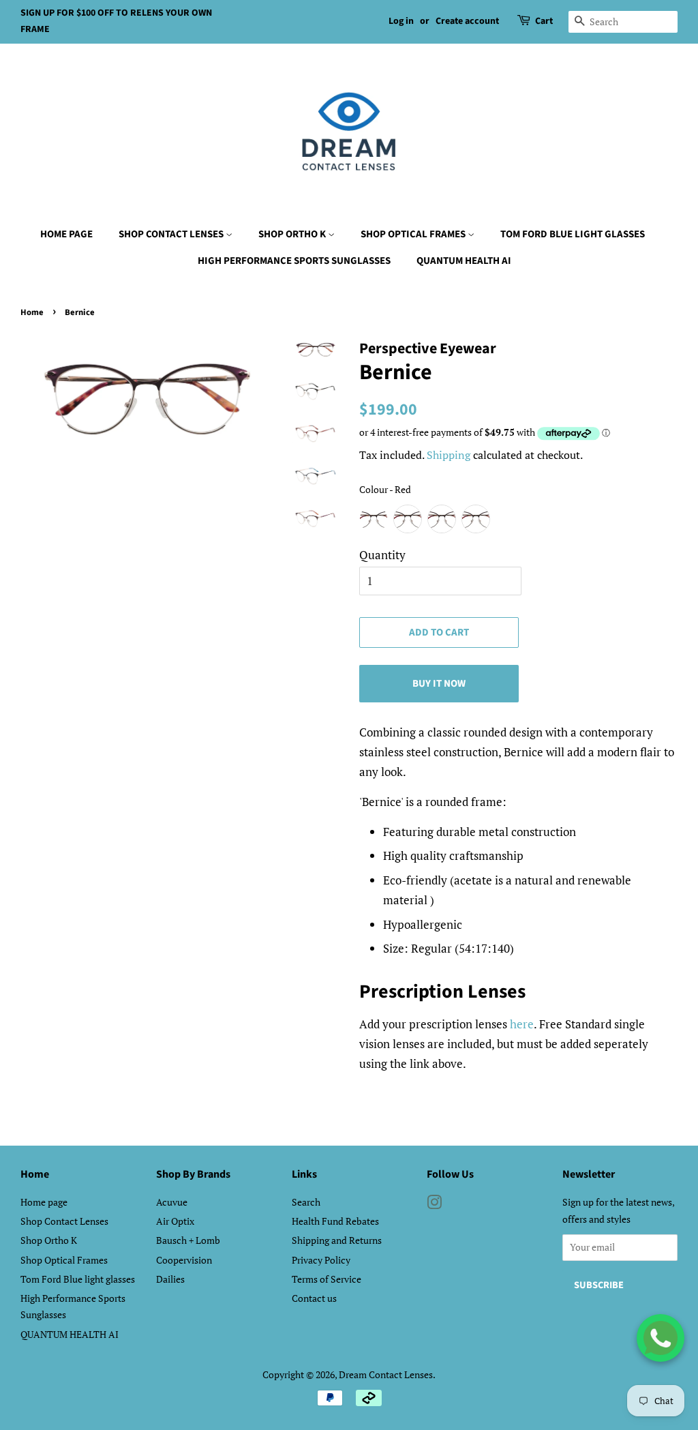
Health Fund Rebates (335, 1221)
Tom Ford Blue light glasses (572, 234)
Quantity (382, 555)
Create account (467, 21)
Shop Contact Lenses (172, 234)
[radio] (373, 519)
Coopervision (184, 1259)
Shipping (448, 454)
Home (32, 312)
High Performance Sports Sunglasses (294, 261)
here (522, 1024)
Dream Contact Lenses (386, 1374)
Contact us (314, 1298)
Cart (544, 21)
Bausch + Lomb (188, 1240)
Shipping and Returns (337, 1240)
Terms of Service (326, 1278)
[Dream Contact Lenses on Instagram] (434, 1204)
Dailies (170, 1278)
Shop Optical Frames (414, 234)
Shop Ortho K (293, 234)
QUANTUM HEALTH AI (463, 261)
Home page (66, 234)
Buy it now (439, 683)
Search (306, 1201)
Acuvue (171, 1201)
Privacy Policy (321, 1259)
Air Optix (175, 1221)
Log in (401, 21)
